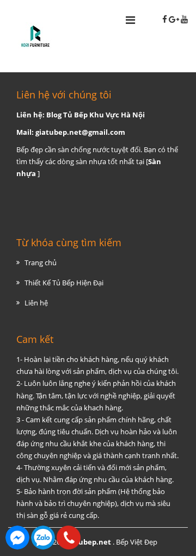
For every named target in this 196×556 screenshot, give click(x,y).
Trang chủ (40, 262)
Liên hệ (36, 303)
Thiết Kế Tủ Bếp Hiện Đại (63, 283)
